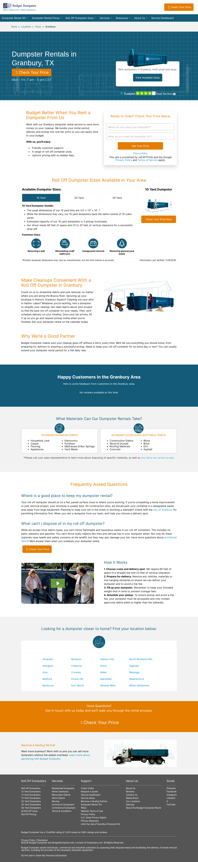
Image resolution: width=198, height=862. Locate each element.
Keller (103, 672)
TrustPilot (50, 832)
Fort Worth (77, 685)
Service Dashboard (162, 18)
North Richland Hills (140, 659)
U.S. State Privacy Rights (93, 817)
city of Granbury (162, 509)
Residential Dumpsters (63, 788)
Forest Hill (77, 678)
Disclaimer (42, 840)
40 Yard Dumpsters (31, 807)
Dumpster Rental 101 (14, 18)
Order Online (87, 788)
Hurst (103, 665)
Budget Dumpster (38, 842)
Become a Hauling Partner (94, 801)
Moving (55, 801)
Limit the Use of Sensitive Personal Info (100, 824)
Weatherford (136, 678)
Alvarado (48, 659)
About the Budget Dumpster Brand (143, 807)
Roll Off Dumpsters (30, 788)
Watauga (134, 672)
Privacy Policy (140, 153)
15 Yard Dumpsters (31, 798)
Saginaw (134, 665)
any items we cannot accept (157, 457)
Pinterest (171, 788)
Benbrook (48, 685)
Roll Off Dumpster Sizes (80, 18)
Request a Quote (89, 791)
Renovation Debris (61, 794)
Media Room (132, 798)
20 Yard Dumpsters (31, 801)
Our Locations (133, 801)
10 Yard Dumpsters (31, 791)
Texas (38, 26)
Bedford (47, 678)
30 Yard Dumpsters (31, 804)
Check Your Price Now (158, 219)
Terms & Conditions (61, 811)
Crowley (76, 672)
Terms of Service (148, 160)
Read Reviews (164, 93)
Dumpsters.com (95, 842)
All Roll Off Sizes (29, 811)
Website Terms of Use (92, 811)
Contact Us (131, 794)
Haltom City (107, 659)
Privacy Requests (90, 820)
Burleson (76, 659)
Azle (45, 672)
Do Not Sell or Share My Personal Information (44, 855)
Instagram (172, 794)
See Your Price (140, 145)
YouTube (171, 804)
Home (14, 26)
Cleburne (76, 665)
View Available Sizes (148, 77)
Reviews (130, 791)
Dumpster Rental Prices (45, 18)
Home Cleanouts (60, 791)
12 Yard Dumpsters (30, 794)
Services (105, 18)
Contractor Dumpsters (63, 804)
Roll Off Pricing (28, 814)
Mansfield (106, 678)
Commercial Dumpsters (63, 807)
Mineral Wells (108, 685)
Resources (122, 18)
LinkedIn (171, 798)
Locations (26, 26)
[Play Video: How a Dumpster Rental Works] (58, 583)
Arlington (48, 665)
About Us (139, 18)
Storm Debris (58, 798)
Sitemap (130, 804)
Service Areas (88, 798)
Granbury (50, 26)
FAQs (83, 807)
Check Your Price (181, 7)
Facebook (172, 791)
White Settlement (139, 685)
